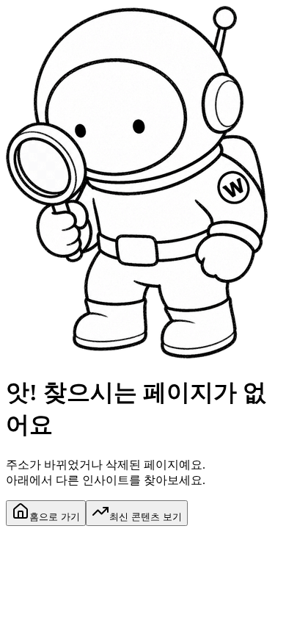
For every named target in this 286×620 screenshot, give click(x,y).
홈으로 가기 (54, 516)
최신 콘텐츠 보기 (145, 516)
